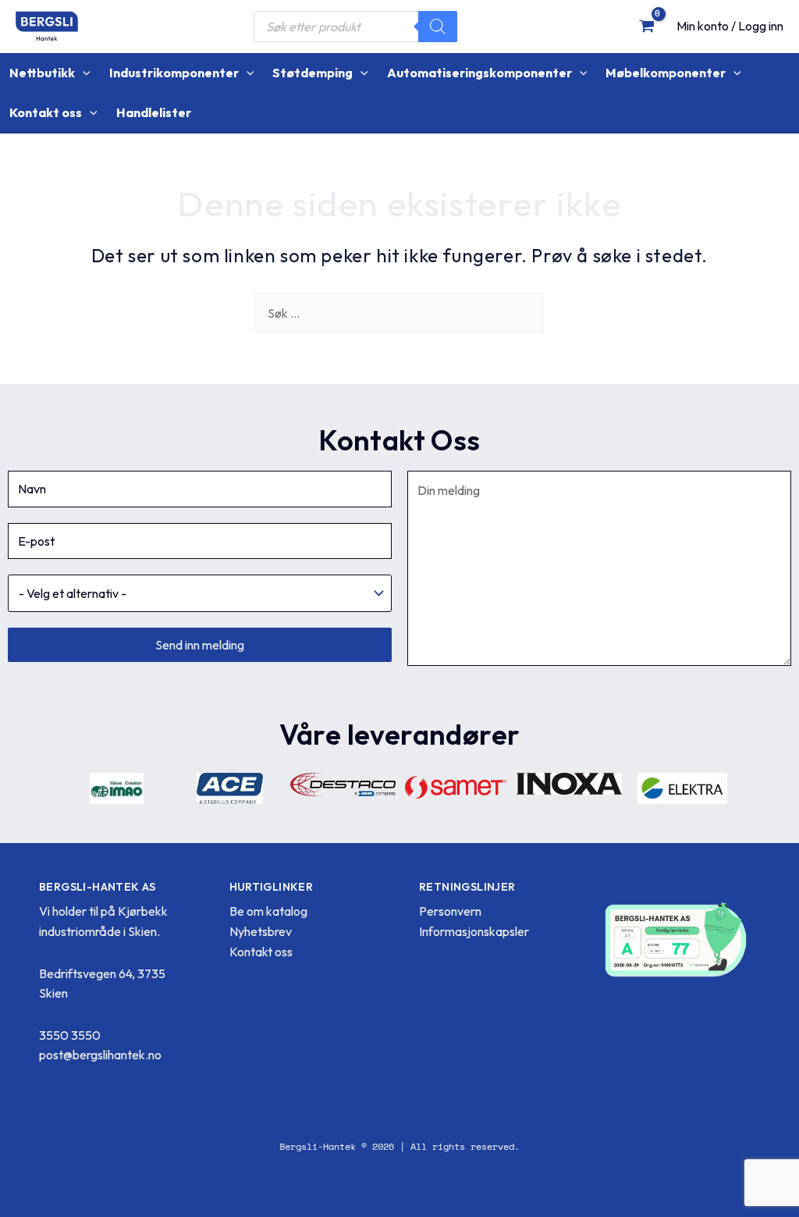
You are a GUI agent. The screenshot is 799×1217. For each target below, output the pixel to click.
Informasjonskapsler (474, 931)
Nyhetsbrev (260, 931)
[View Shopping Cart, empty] (646, 26)
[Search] (437, 26)
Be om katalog (268, 911)
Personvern (450, 911)
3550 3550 (70, 1035)
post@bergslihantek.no (100, 1054)
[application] (83, 73)
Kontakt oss (261, 951)
